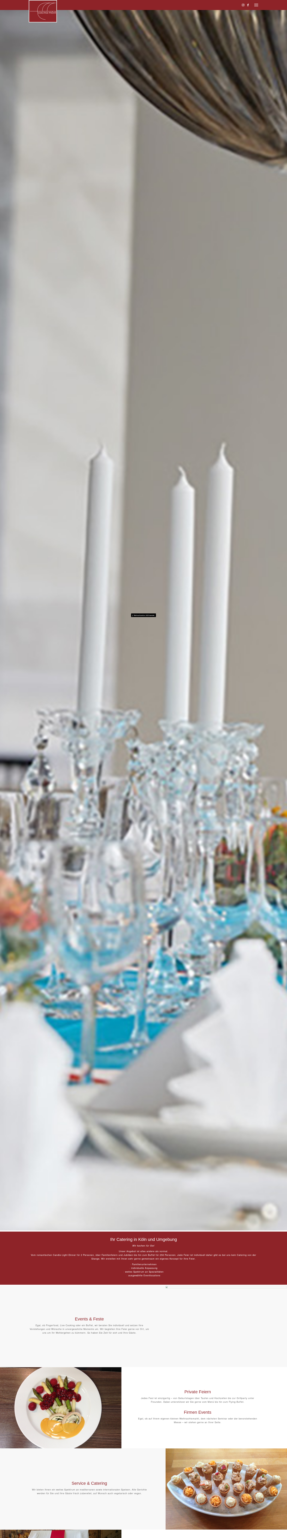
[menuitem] (256, 5)
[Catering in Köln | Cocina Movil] (43, 11)
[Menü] (256, 5)
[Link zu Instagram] (243, 5)
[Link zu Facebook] (248, 5)
